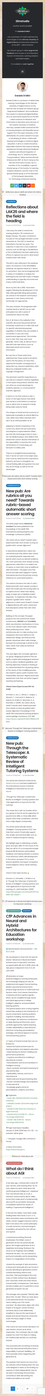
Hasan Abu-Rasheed (15, 1098)
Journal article (12, 738)
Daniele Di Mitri (30, 225)
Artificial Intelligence (14, 1163)
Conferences (11, 201)
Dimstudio (22, 21)
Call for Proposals (13, 911)
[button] (12, 186)
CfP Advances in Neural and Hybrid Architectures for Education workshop (21, 927)
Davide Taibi (12, 1120)
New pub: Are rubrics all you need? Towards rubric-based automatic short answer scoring (21, 502)
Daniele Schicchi (13, 1114)
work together (28, 64)
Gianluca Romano (13, 783)
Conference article (13, 485)
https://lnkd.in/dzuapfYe (15, 1150)
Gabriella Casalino (14, 1103)
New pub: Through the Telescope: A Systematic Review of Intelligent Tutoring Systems (22, 757)
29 (27, 1389)
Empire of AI (30, 1215)
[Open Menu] (22, 71)
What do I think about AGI (20, 1171)
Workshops (27, 911)
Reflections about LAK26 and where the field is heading (22, 214)
